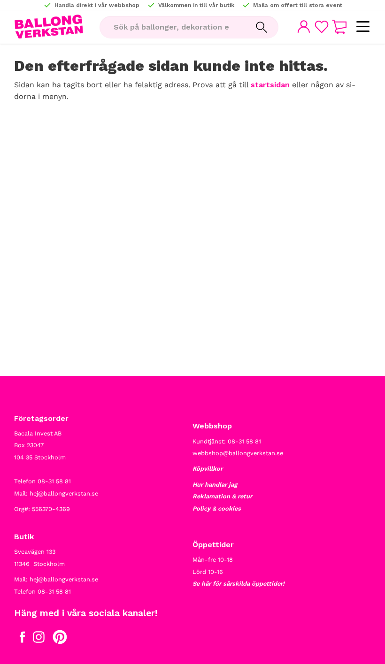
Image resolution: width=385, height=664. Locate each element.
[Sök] (261, 27)
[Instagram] (39, 639)
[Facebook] (22, 639)
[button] (362, 27)
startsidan (270, 84)
